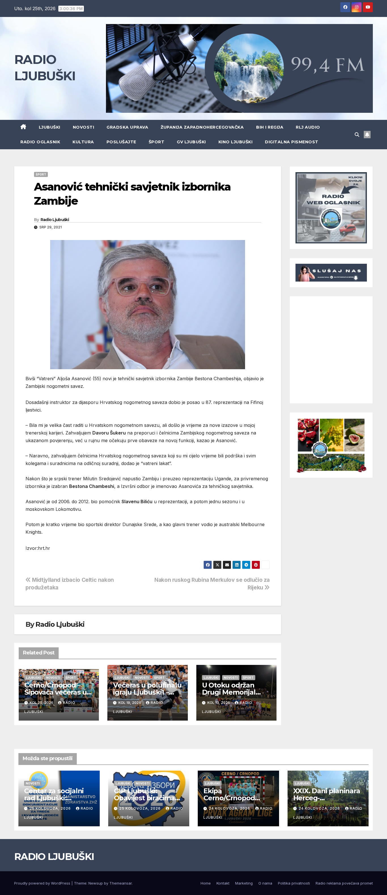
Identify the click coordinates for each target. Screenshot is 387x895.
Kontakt (222, 883)
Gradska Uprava (127, 127)
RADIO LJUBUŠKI (54, 856)
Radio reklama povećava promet (344, 883)
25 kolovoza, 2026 (50, 808)
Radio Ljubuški (55, 219)
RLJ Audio (308, 127)
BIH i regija (269, 127)
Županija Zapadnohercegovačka (202, 127)
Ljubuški (49, 127)
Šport (157, 141)
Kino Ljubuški (235, 141)
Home (206, 883)
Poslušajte (121, 141)
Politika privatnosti (294, 883)
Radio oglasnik (40, 141)
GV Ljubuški (191, 141)
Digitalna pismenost (291, 141)
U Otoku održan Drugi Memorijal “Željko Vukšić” (229, 692)
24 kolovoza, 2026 (230, 808)
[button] (357, 134)
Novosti (83, 127)
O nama (265, 883)
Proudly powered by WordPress (42, 883)
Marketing (244, 883)
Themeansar (120, 883)
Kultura (83, 141)
